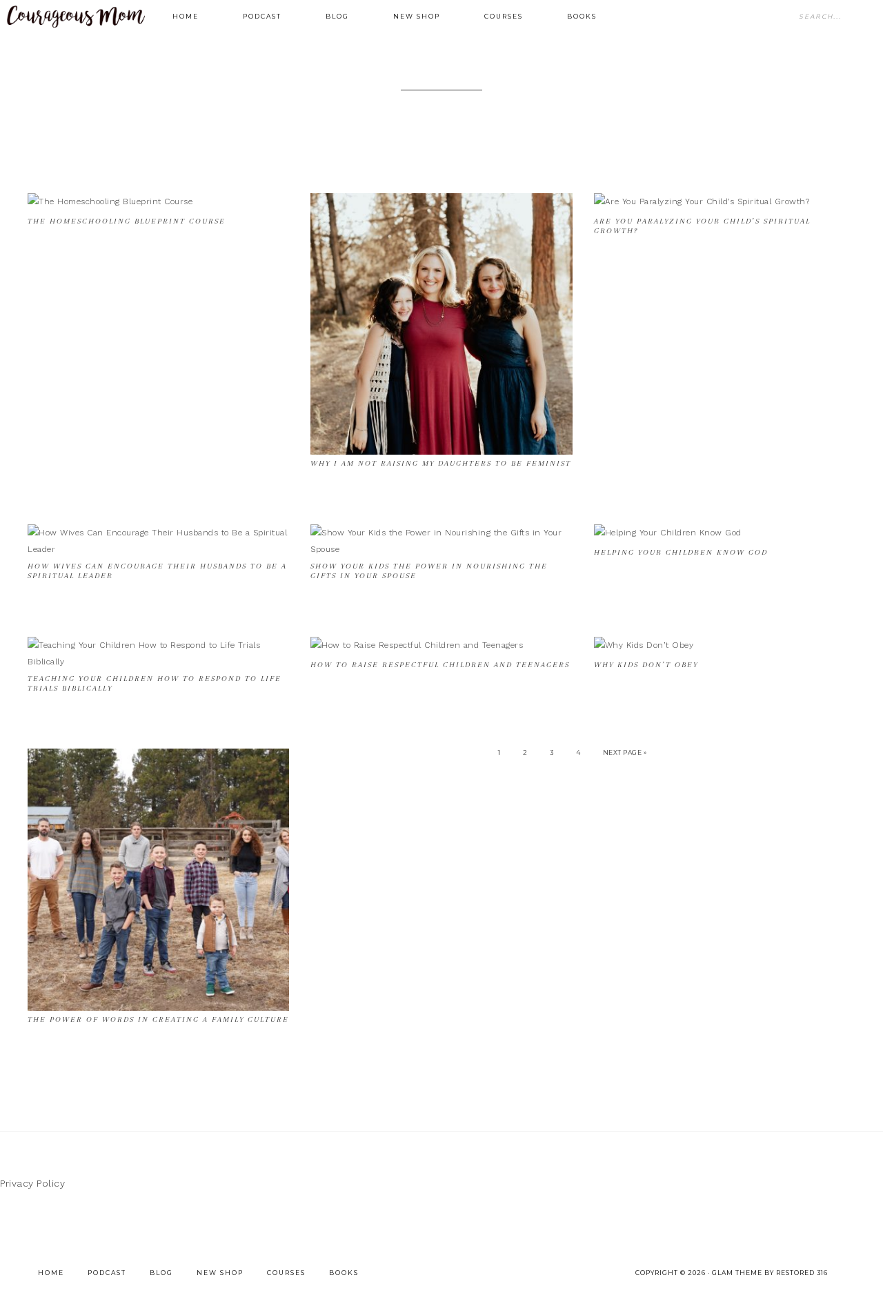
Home (51, 1272)
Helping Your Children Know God (681, 552)
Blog (161, 1272)
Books (344, 1272)
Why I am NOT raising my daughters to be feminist (440, 463)
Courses (286, 1272)
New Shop (220, 1272)
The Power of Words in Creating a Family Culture (158, 1019)
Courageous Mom (76, 16)
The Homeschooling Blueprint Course (127, 221)
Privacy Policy (32, 1183)
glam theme (737, 1272)
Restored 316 (802, 1272)
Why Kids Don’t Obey (646, 664)
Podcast (107, 1272)
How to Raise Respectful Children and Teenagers (440, 664)
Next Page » (625, 752)
